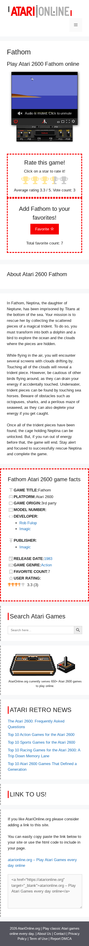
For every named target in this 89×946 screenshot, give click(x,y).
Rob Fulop (28, 523)
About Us (44, 934)
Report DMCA (61, 939)
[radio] (25, 181)
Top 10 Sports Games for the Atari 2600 (41, 742)
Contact (59, 934)
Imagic (25, 529)
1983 (48, 559)
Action (46, 565)
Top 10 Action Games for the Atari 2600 (41, 734)
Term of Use (38, 939)
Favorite (42, 229)
